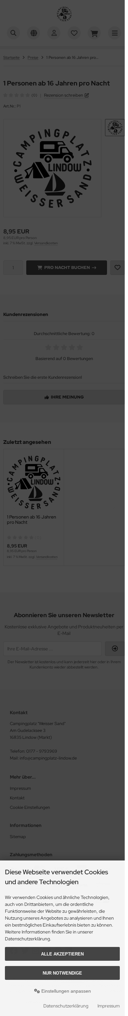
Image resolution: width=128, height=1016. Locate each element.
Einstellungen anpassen (65, 991)
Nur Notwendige (62, 973)
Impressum (108, 1006)
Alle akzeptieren (62, 954)
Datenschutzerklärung (65, 1006)
